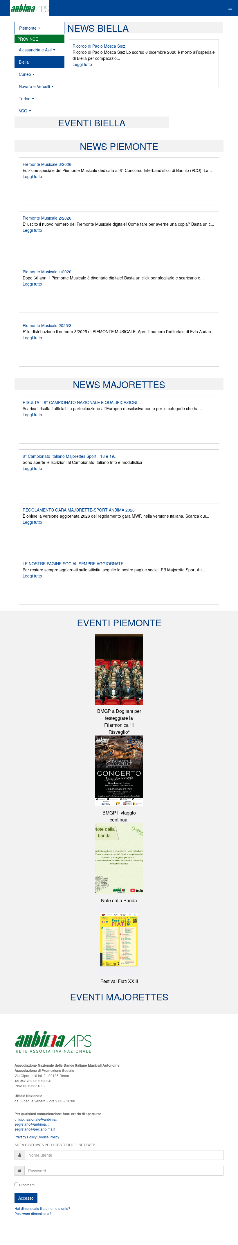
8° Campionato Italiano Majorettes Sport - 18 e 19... (70, 456)
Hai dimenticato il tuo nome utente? (42, 1208)
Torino (24, 98)
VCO (23, 111)
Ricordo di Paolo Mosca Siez (99, 46)
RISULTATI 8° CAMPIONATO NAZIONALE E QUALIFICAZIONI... (82, 402)
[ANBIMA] (29, 8)
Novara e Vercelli (34, 86)
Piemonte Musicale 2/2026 (47, 218)
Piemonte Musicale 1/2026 (47, 272)
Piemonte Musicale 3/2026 (47, 164)
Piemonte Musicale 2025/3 (47, 325)
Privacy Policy (26, 1136)
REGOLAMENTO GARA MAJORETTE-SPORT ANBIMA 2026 (79, 510)
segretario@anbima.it (31, 1124)
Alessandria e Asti (35, 50)
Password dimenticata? (33, 1213)
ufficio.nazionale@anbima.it (36, 1119)
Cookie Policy (48, 1136)
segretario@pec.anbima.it (35, 1128)
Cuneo (25, 74)
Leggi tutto (82, 64)
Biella (24, 62)
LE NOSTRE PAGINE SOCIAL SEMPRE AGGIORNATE (73, 563)
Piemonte (28, 28)
